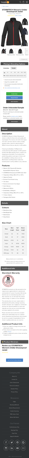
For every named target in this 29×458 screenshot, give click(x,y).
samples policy (14, 116)
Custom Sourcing (14, 411)
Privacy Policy (14, 392)
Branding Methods (14, 405)
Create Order (14, 94)
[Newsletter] (23, 448)
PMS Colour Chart (14, 414)
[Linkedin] (11, 448)
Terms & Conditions (14, 385)
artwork (9, 331)
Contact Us (14, 379)
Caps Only (14, 433)
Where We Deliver (14, 417)
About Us (14, 376)
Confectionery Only (14, 427)
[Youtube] (17, 448)
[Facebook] (6, 442)
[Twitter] (11, 442)
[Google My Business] (23, 442)
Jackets (6, 6)
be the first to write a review (14, 360)
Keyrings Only (14, 430)
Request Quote (14, 98)
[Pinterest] (17, 442)
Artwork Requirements (14, 408)
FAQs (14, 401)
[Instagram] (6, 448)
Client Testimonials (14, 382)
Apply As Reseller (14, 436)
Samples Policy (14, 388)
